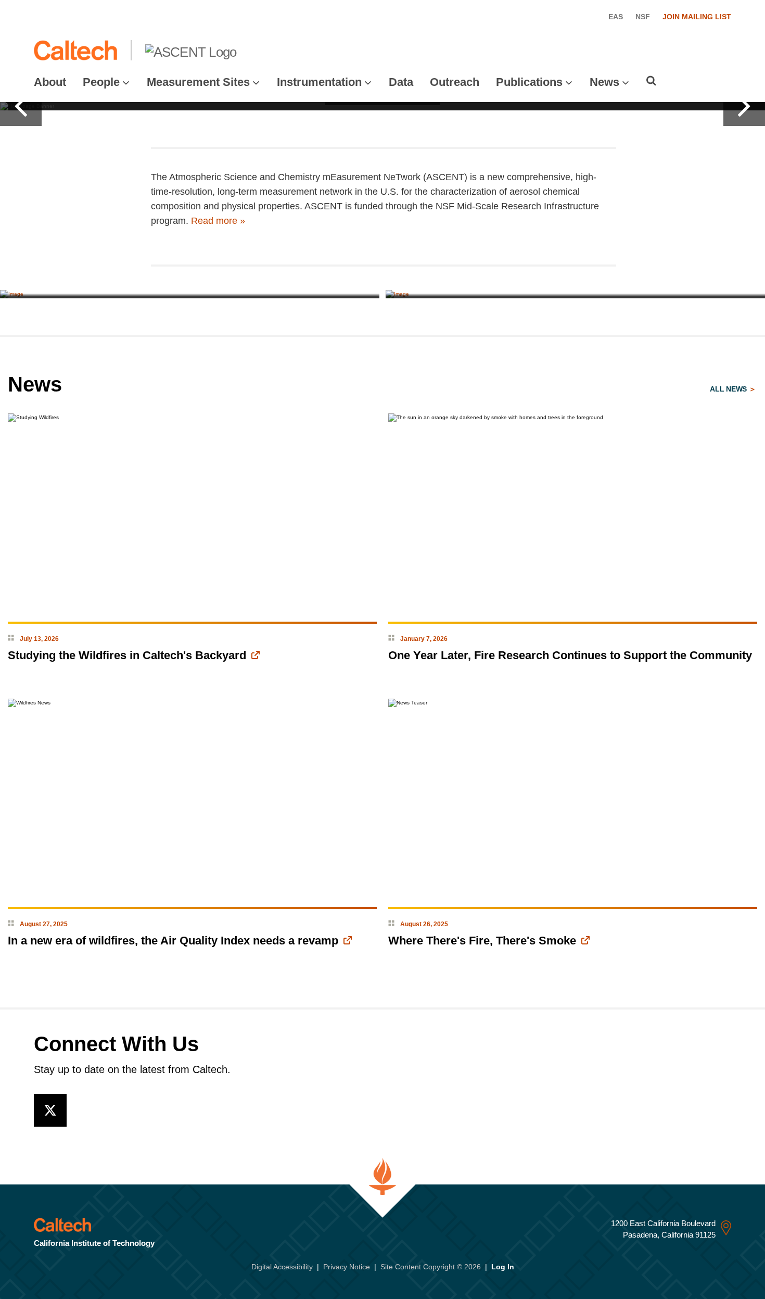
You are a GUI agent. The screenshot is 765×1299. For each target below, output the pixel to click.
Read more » (218, 221)
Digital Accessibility (282, 1267)
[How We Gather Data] (575, 294)
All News (729, 389)
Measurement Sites (198, 82)
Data (401, 82)
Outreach (454, 82)
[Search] (651, 80)
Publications (529, 82)
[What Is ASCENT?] (189, 294)
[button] (21, 106)
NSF (642, 16)
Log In (502, 1267)
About (50, 82)
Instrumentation (319, 82)
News (604, 82)
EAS (615, 16)
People (101, 82)
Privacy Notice (346, 1267)
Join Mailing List (696, 16)
